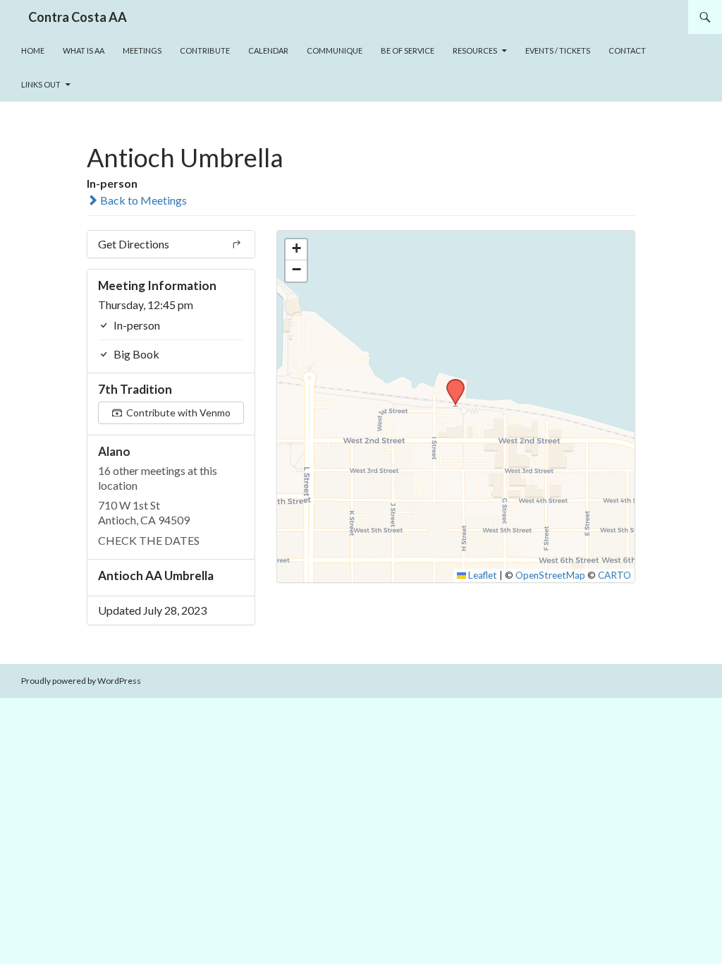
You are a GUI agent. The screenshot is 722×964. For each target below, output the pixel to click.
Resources (475, 50)
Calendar (268, 50)
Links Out (41, 84)
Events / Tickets (557, 50)
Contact (627, 50)
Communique (334, 50)
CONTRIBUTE (205, 50)
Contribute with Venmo (177, 412)
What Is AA (83, 50)
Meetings (142, 50)
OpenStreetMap (550, 575)
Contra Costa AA (77, 17)
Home (32, 50)
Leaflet (481, 575)
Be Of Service (407, 50)
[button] (450, 383)
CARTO (614, 575)
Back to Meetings (142, 200)
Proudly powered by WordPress (81, 680)
